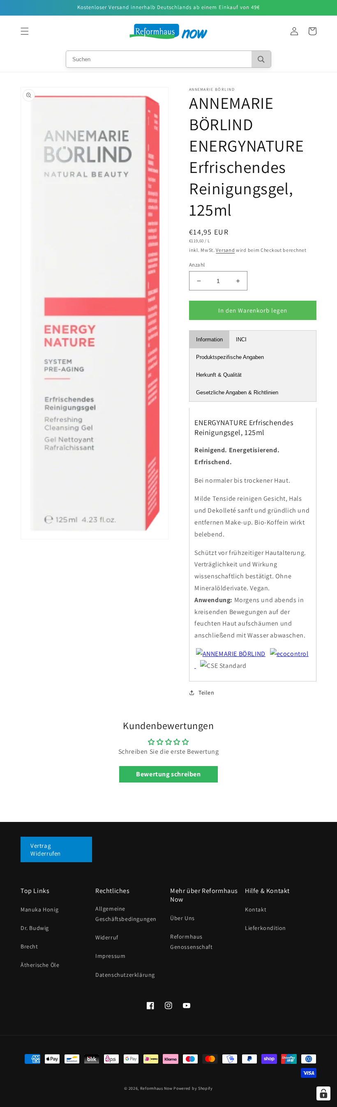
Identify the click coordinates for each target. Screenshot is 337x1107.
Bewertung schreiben (168, 774)
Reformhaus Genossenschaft (191, 942)
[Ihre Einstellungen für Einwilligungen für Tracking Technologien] (323, 1093)
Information (209, 339)
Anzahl (197, 264)
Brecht (29, 946)
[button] (25, 31)
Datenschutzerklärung (125, 974)
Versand (225, 250)
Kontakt (255, 909)
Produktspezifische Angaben (230, 357)
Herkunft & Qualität (219, 375)
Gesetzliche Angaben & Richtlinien (237, 392)
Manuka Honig (39, 909)
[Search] (261, 59)
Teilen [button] (207, 692)
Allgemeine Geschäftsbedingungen (126, 914)
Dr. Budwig (35, 928)
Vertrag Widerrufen (45, 849)
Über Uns (182, 918)
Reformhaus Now (156, 1088)
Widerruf (106, 937)
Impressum (110, 956)
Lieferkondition (265, 928)
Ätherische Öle (40, 965)
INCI (241, 339)
